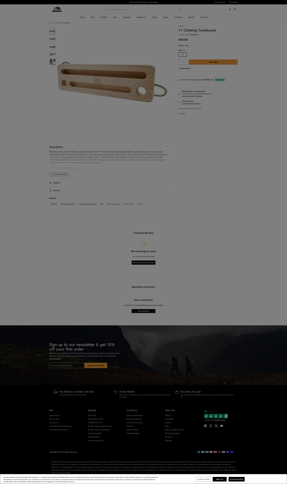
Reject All (219, 479)
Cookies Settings (203, 479)
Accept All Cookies (236, 479)
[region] (143, 479)
